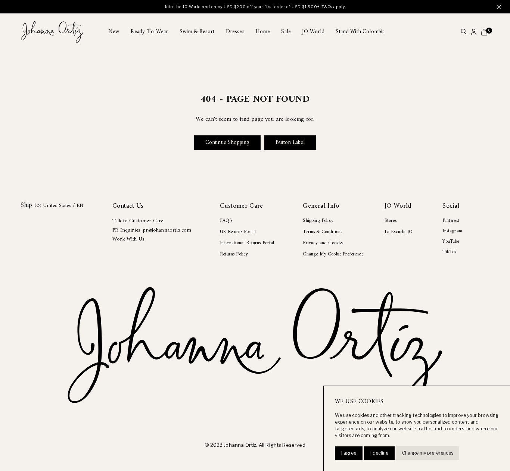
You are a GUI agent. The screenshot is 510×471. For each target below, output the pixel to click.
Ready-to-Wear (149, 32)
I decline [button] (379, 453)
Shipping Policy (318, 220)
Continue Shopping (227, 143)
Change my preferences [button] (427, 453)
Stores (391, 220)
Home (263, 32)
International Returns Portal (247, 243)
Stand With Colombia (360, 32)
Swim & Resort (197, 32)
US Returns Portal (238, 231)
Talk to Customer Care (137, 221)
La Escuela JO (399, 231)
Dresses (235, 32)
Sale (286, 32)
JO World (313, 32)
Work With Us (128, 239)
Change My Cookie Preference (333, 254)
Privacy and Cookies (323, 243)
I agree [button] (348, 453)
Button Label (290, 143)
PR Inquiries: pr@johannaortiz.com (151, 230)
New (113, 32)
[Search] (463, 32)
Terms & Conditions (322, 231)
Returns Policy (234, 254)
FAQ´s (226, 220)
